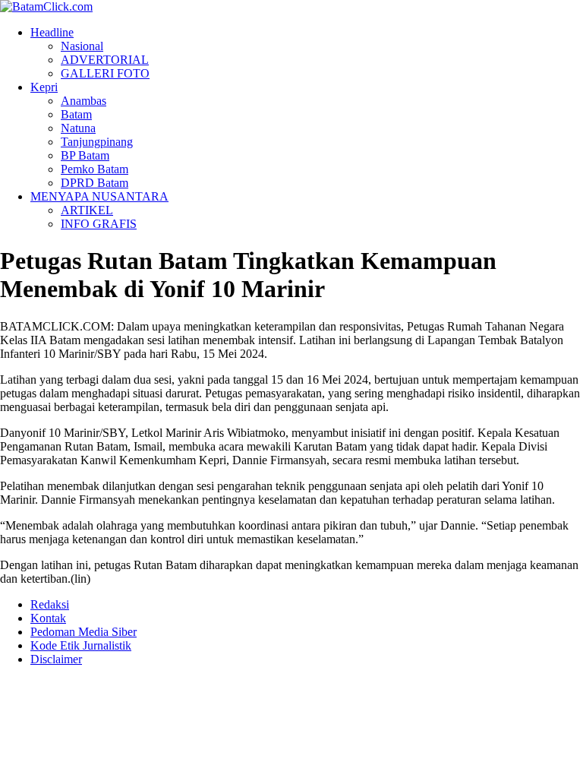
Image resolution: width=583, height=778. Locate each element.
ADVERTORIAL (105, 59)
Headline (52, 32)
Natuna (78, 128)
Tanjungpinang (97, 141)
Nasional (82, 46)
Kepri (44, 87)
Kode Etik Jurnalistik (80, 645)
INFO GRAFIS (99, 223)
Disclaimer (56, 659)
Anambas (83, 100)
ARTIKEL (87, 210)
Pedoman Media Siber (83, 631)
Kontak (48, 618)
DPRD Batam (94, 182)
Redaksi (49, 604)
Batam (76, 114)
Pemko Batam (94, 169)
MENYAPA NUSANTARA (99, 196)
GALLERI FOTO (105, 73)
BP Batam (85, 155)
